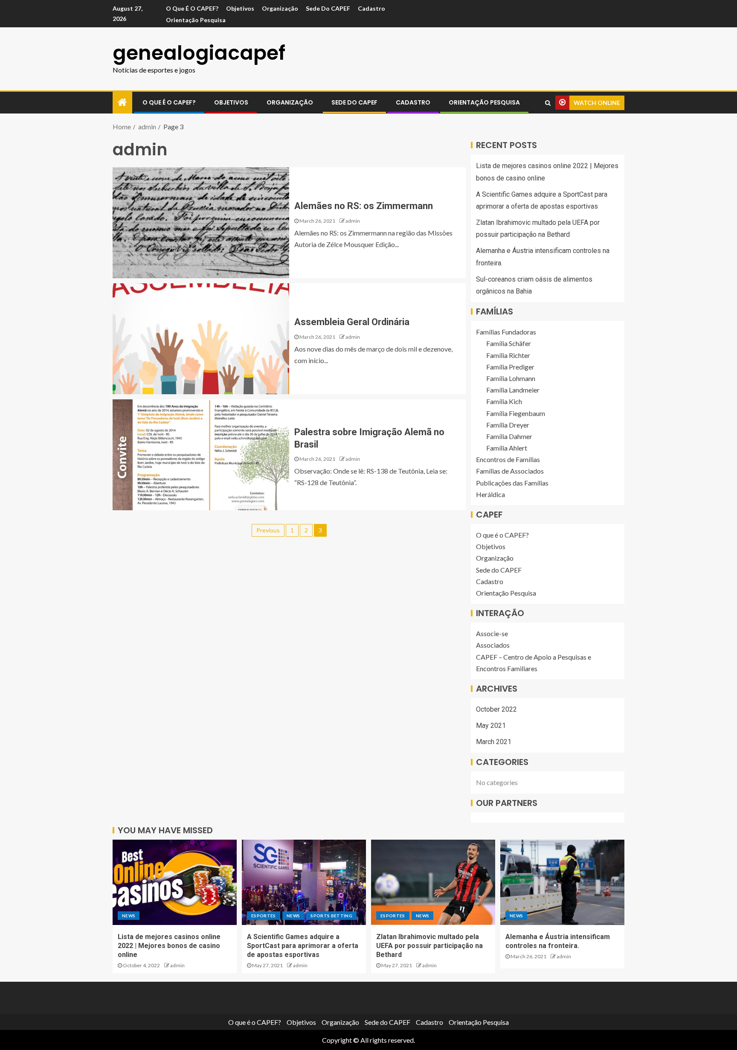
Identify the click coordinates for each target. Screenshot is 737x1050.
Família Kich (504, 401)
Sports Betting (331, 915)
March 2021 (493, 742)
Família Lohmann (510, 378)
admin (352, 221)
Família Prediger (510, 367)
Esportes (263, 915)
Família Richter (508, 355)
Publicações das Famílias (512, 483)
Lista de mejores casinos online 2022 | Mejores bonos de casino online (169, 946)
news (128, 915)
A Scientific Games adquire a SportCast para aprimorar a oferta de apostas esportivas (302, 946)
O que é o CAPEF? (192, 8)
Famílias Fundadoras (506, 332)
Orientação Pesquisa (196, 19)
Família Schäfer (508, 343)
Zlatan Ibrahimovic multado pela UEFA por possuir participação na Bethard (429, 946)
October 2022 (496, 709)
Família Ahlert (506, 448)
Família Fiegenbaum (515, 413)
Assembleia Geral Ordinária (351, 322)
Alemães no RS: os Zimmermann (363, 206)
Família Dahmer (509, 436)
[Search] (548, 103)
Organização (280, 8)
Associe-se (492, 633)
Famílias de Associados (510, 471)
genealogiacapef (199, 53)
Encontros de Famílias (508, 459)
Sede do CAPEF (328, 8)
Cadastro (371, 8)
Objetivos (240, 8)
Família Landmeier (513, 390)
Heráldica (490, 494)
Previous (268, 530)
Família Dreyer (507, 425)
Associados (493, 645)
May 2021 (491, 725)
